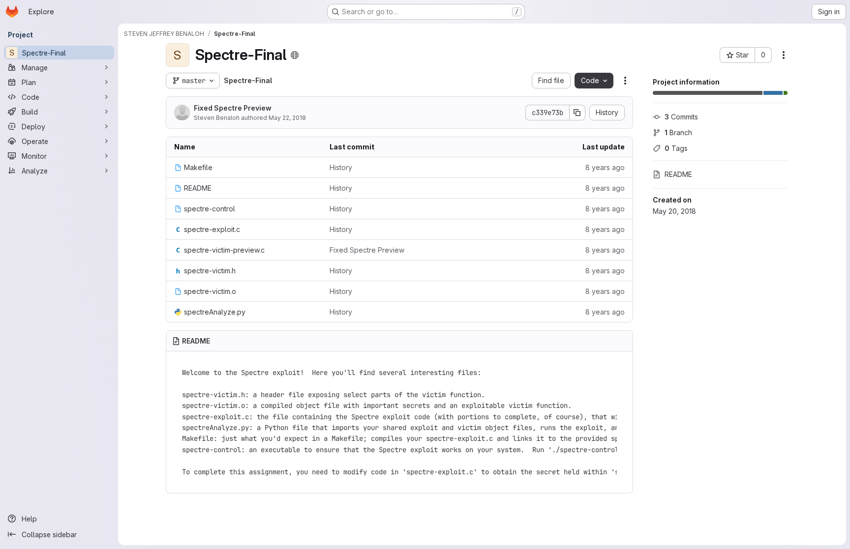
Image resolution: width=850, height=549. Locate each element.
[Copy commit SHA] (577, 112)
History (341, 167)
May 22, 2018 (287, 117)
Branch (678, 132)
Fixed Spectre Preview (233, 108)
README (678, 174)
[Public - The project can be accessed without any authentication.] (295, 55)
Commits (681, 117)
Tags (676, 148)
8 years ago (605, 167)
